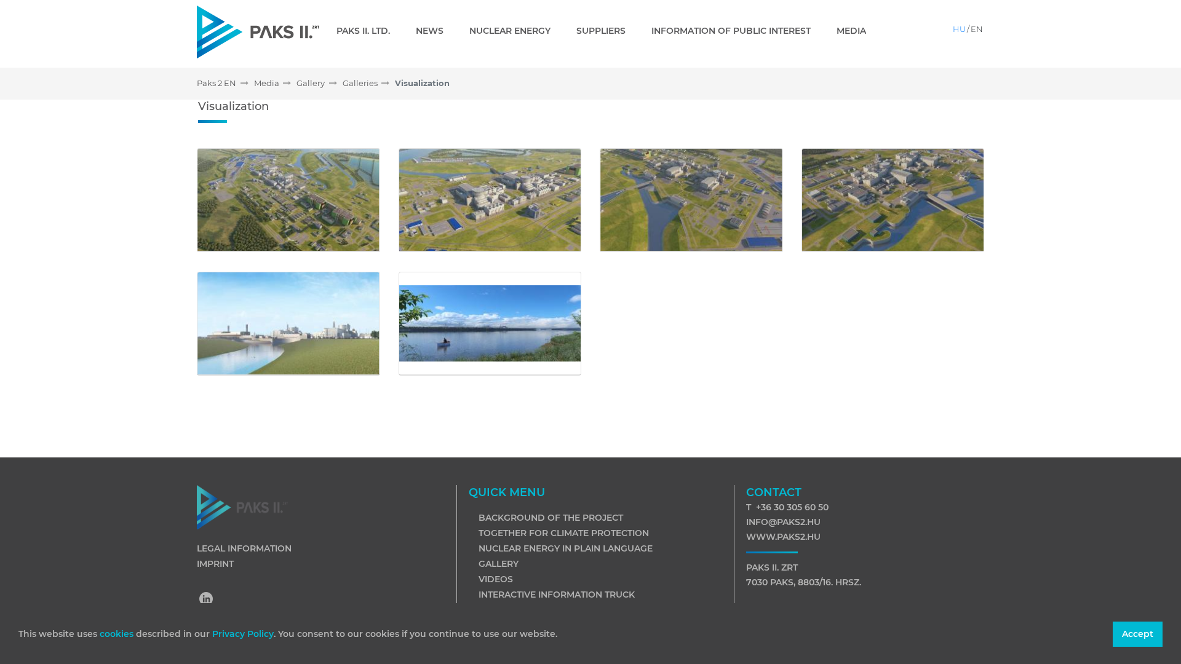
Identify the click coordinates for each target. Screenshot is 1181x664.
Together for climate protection (564, 533)
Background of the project (551, 517)
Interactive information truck (557, 594)
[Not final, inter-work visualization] (288, 200)
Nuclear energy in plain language (566, 548)
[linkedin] (207, 600)
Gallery (499, 563)
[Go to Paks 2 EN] (258, 31)
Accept (1137, 633)
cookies (118, 633)
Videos (496, 579)
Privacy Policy (243, 633)
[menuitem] (368, 31)
